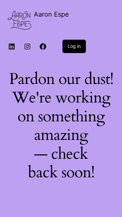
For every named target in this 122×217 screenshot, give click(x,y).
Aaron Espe (51, 14)
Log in (74, 46)
